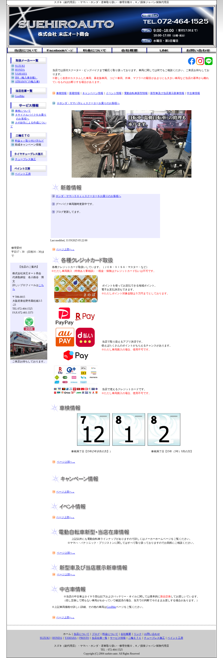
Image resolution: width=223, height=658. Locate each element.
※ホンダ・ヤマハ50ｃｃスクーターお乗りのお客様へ (88, 103)
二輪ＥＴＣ (134, 637)
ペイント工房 (23, 173)
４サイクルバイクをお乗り (30, 114)
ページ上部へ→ (65, 249)
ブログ (96, 634)
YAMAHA (21, 73)
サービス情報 (118, 637)
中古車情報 (193, 93)
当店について (81, 634)
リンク (138, 634)
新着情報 (74, 93)
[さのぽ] (76, 301)
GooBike (19, 96)
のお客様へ (22, 118)
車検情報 (61, 93)
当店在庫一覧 (99, 637)
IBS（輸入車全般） (26, 77)
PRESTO (84, 637)
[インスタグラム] (200, 64)
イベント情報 (114, 93)
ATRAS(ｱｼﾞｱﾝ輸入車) (27, 81)
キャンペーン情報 (92, 93)
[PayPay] (76, 361)
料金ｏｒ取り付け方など (29, 140)
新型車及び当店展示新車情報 (167, 93)
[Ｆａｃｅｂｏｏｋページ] (192, 64)
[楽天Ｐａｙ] (76, 383)
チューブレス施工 (25, 159)
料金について (110, 634)
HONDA (20, 69)
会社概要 (126, 634)
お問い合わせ (152, 634)
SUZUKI (20, 65)
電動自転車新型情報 (136, 93)
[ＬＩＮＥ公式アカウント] (209, 64)
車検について (23, 110)
